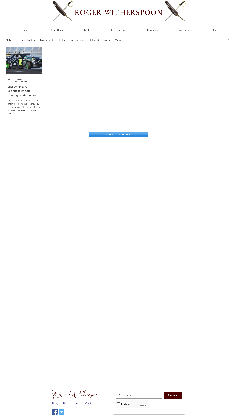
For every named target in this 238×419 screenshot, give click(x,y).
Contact (90, 403)
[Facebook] (55, 412)
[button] (152, 31)
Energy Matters (27, 40)
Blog (55, 403)
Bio (65, 403)
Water (118, 40)
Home (77, 403)
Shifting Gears (77, 40)
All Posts (10, 40)
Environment (46, 40)
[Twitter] (61, 412)
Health (61, 40)
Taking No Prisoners (100, 40)
